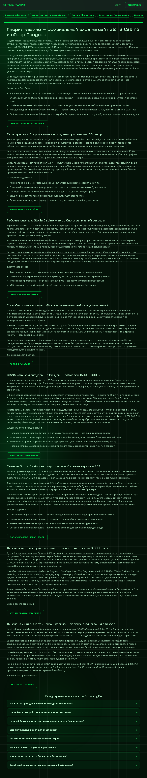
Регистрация (134, 5)
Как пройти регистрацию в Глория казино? (33, 747)
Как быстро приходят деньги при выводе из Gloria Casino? (41, 703)
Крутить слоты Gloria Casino (25, 613)
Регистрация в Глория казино (114, 15)
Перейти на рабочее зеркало (24, 294)
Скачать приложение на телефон (27, 537)
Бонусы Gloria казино (15, 15)
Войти (118, 5)
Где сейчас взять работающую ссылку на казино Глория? (41, 712)
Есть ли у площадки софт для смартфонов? (33, 729)
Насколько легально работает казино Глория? (35, 738)
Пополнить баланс (20, 364)
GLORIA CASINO (14, 5)
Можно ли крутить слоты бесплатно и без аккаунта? (38, 756)
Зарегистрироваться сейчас (24, 209)
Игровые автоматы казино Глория (49, 15)
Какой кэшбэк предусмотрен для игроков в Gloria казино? (41, 765)
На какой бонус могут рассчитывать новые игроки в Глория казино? (47, 721)
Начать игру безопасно (22, 685)
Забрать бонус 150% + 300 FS (24, 455)
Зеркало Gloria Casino (83, 15)
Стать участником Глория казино (27, 123)
